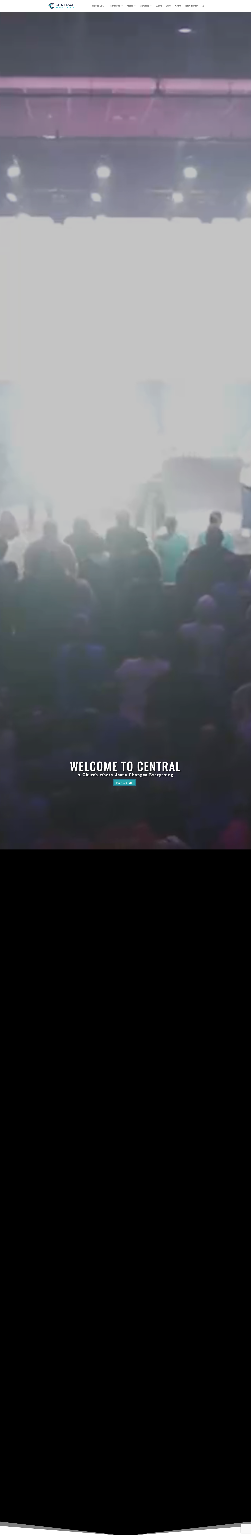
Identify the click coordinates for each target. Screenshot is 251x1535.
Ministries (115, 6)
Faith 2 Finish (191, 6)
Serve (168, 6)
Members (144, 6)
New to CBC (98, 6)
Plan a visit (124, 782)
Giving (178, 6)
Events (159, 6)
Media (130, 6)
